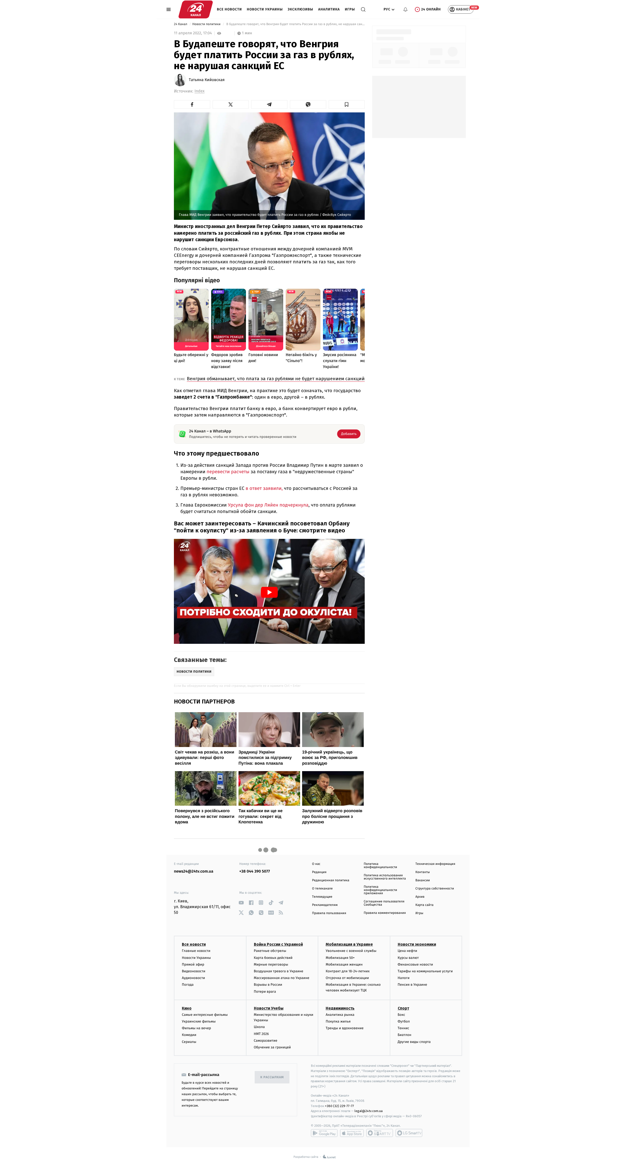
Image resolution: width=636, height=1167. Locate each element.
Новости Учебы (268, 1008)
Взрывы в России (268, 984)
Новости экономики (417, 944)
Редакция (319, 872)
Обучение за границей (272, 1047)
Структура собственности (434, 888)
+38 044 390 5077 (254, 871)
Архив (420, 896)
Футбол (404, 1021)
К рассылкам (272, 1077)
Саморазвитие (266, 1040)
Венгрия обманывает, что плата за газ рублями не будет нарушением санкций (276, 378)
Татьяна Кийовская (207, 80)
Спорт (403, 1008)
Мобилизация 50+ (340, 958)
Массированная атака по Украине (281, 978)
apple (352, 1133)
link (241, 902)
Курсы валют (408, 958)
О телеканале (322, 888)
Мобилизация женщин (344, 964)
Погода (188, 984)
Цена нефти (407, 951)
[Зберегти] (347, 104)
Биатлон (404, 1035)
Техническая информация (435, 864)
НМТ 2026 (261, 1034)
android (324, 1133)
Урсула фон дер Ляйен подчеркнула (267, 505)
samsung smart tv (409, 1133)
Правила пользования (329, 913)
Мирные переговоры (271, 964)
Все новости (229, 9)
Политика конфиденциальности (380, 865)
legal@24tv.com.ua (369, 1111)
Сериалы (189, 1042)
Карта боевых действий (273, 958)
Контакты (422, 872)
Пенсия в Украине (412, 984)
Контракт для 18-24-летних (348, 971)
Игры (350, 9)
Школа (259, 1027)
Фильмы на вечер (196, 1028)
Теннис (403, 1028)
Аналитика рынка (340, 1015)
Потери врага (265, 991)
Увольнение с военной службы (351, 951)
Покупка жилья (338, 1021)
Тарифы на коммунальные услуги (425, 971)
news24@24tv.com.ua (193, 871)
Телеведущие (322, 896)
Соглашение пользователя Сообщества (384, 903)
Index (199, 91)
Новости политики (206, 24)
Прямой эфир (193, 964)
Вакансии (422, 880)
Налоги (404, 978)
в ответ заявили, (263, 488)
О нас (316, 864)
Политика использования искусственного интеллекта (385, 877)
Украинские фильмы (199, 1021)
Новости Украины (265, 9)
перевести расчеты (228, 472)
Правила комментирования (385, 913)
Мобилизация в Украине (349, 944)
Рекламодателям (325, 905)
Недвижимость (340, 1008)
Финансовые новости (415, 964)
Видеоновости (193, 971)
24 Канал (181, 24)
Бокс (401, 1015)
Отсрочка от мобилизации (347, 978)
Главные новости (196, 951)
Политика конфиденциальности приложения (380, 890)
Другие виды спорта (414, 1042)
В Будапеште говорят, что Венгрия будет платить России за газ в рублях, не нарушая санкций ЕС (295, 24)
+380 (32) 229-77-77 (339, 1106)
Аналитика (329, 9)
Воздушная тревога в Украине (278, 971)
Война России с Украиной (278, 944)
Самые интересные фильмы (205, 1015)
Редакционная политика (330, 880)
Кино (187, 1008)
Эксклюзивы (300, 9)
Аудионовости (193, 978)
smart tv (379, 1133)
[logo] (196, 9)
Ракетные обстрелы (270, 951)
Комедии (189, 1035)
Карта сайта (424, 905)
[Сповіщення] (405, 9)
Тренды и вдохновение (344, 1028)
